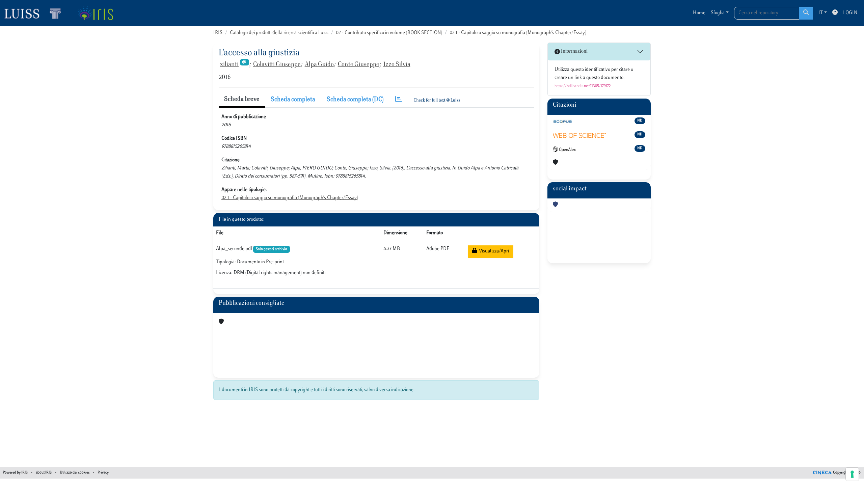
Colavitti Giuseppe (277, 65)
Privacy (103, 473)
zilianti (229, 65)
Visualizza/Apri (493, 251)
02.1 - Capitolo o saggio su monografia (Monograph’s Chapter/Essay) (518, 32)
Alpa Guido (319, 65)
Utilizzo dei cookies (74, 473)
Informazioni (574, 51)
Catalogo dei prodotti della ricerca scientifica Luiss (279, 32)
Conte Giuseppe (358, 65)
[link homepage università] (95, 13)
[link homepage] (35, 13)
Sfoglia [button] (718, 13)
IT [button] (820, 13)
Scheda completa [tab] (293, 100)
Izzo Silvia (396, 65)
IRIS (217, 32)
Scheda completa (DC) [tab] (355, 100)
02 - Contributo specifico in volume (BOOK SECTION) (389, 32)
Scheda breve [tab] (242, 100)
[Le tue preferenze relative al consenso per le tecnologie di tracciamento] (852, 474)
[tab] (398, 100)
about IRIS (44, 473)
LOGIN (850, 13)
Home (699, 13)
